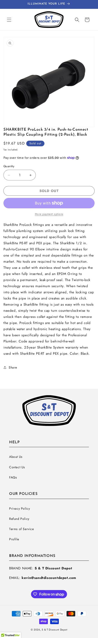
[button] (9, 20)
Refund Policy (19, 518)
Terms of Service (21, 529)
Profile (14, 539)
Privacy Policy (19, 508)
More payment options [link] (49, 214)
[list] (49, 82)
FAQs (13, 477)
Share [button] (13, 367)
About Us (16, 456)
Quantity (8, 166)
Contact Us (17, 467)
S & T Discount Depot (54, 629)
